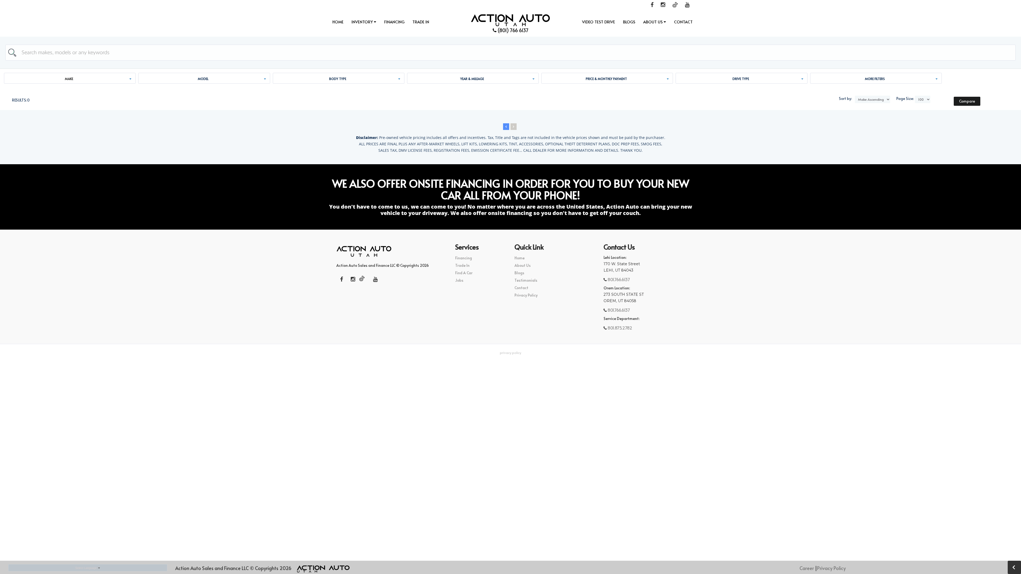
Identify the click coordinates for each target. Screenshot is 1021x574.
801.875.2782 (619, 328)
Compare (967, 101)
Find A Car (463, 272)
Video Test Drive (598, 21)
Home (338, 21)
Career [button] (807, 568)
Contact (683, 21)
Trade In (420, 21)
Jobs (459, 280)
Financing (394, 21)
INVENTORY (363, 21)
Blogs (629, 21)
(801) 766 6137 (512, 30)
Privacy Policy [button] (510, 352)
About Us (653, 21)
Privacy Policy (526, 295)
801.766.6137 (618, 279)
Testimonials (525, 280)
